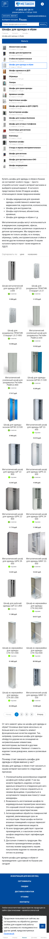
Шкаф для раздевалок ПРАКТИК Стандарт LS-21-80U (12, 333)
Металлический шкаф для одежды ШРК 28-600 (12, 561)
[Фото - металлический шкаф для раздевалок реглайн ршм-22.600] (36, 315)
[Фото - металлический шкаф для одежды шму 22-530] (36, 677)
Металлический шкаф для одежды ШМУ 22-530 (36, 695)
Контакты (24, 902)
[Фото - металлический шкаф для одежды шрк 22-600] (36, 454)
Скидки (24, 886)
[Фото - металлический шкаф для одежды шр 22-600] (36, 409)
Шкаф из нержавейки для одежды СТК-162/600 (36, 650)
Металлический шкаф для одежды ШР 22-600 (36, 427)
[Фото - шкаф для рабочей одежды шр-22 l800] (12, 588)
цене (22, 254)
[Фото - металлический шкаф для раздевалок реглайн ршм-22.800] (12, 362)
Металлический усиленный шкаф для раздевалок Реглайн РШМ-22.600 (37, 334)
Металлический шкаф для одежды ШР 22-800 (12, 471)
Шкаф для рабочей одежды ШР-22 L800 (12, 604)
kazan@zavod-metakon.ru (37, 16)
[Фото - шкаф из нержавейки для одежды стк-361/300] (12, 677)
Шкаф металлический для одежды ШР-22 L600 (12, 288)
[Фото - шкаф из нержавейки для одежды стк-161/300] (12, 633)
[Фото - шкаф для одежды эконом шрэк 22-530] (12, 409)
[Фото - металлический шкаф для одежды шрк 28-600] (12, 543)
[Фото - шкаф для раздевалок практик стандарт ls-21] (36, 271)
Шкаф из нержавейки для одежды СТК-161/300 (12, 650)
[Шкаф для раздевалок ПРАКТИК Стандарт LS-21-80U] (12, 315)
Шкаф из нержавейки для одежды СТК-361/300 (12, 695)
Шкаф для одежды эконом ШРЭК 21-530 (37, 378)
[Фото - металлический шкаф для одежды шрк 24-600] (36, 499)
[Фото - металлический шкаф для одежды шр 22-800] (12, 454)
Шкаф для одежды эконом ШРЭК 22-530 (13, 426)
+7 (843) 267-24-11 (24, 10)
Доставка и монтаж (24, 892)
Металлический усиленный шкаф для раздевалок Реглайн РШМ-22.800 (13, 381)
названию (32, 254)
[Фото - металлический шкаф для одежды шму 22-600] (36, 543)
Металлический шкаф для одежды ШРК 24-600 (36, 516)
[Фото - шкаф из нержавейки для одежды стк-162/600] (36, 633)
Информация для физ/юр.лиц (25, 876)
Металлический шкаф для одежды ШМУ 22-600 (36, 561)
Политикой (9, 933)
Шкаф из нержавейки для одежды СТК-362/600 (36, 605)
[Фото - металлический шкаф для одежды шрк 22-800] (12, 499)
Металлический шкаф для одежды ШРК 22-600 (36, 471)
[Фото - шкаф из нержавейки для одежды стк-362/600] (36, 588)
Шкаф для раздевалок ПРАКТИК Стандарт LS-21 (36, 288)
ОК (42, 926)
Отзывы (24, 897)
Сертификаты (24, 881)
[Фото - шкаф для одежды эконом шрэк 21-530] (36, 362)
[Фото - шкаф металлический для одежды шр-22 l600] (12, 271)
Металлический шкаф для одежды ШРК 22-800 (12, 516)
